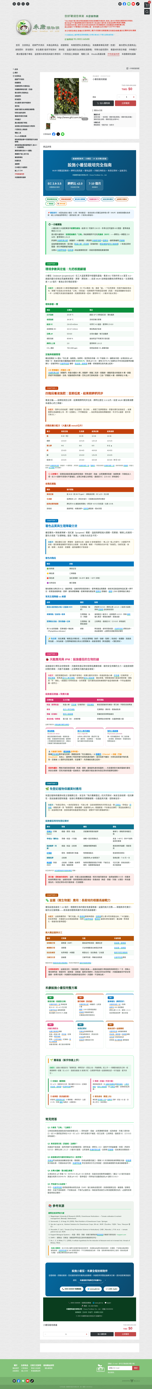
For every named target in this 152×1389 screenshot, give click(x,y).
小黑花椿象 (58, 1039)
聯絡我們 (16, 1368)
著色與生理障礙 (80, 199)
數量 (94, 97)
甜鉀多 (105, 240)
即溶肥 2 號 (102, 1100)
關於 (15, 1365)
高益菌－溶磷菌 (120, 948)
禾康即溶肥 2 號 (84, 465)
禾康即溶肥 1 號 (109, 465)
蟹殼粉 (97, 919)
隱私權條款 (49, 1368)
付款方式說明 (35, 1365)
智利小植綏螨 (112, 244)
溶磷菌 (98, 916)
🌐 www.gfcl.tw (93, 1289)
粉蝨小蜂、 (79, 244)
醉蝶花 (98, 754)
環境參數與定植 (52, 199)
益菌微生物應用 (122, 199)
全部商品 (24, 1365)
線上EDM (24, 1371)
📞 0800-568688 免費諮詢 (71, 1289)
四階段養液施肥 (66, 199)
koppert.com (121, 1235)
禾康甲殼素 (61, 250)
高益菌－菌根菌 (81, 364)
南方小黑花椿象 (68, 678)
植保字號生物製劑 (121, 952)
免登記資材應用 (108, 199)
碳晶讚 (49, 862)
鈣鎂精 (122, 240)
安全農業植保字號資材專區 (63, 870)
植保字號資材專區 (85, 963)
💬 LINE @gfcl (111, 1289)
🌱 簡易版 (50, 204)
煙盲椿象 (103, 244)
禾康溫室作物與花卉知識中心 (91, 1280)
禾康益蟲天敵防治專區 (62, 724)
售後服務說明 (35, 1371)
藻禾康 (70, 250)
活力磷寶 (52, 467)
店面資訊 (16, 1371)
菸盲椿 (86, 244)
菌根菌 (82, 916)
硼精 (110, 591)
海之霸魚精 (118, 1040)
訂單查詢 (24, 1368)
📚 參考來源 (61, 204)
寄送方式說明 (35, 1368)
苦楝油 (118, 805)
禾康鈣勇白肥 (62, 240)
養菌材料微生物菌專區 (60, 963)
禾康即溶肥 (96, 240)
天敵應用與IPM (94, 199)
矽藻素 (49, 853)
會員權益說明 (48, 1365)
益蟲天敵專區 (54, 1031)
